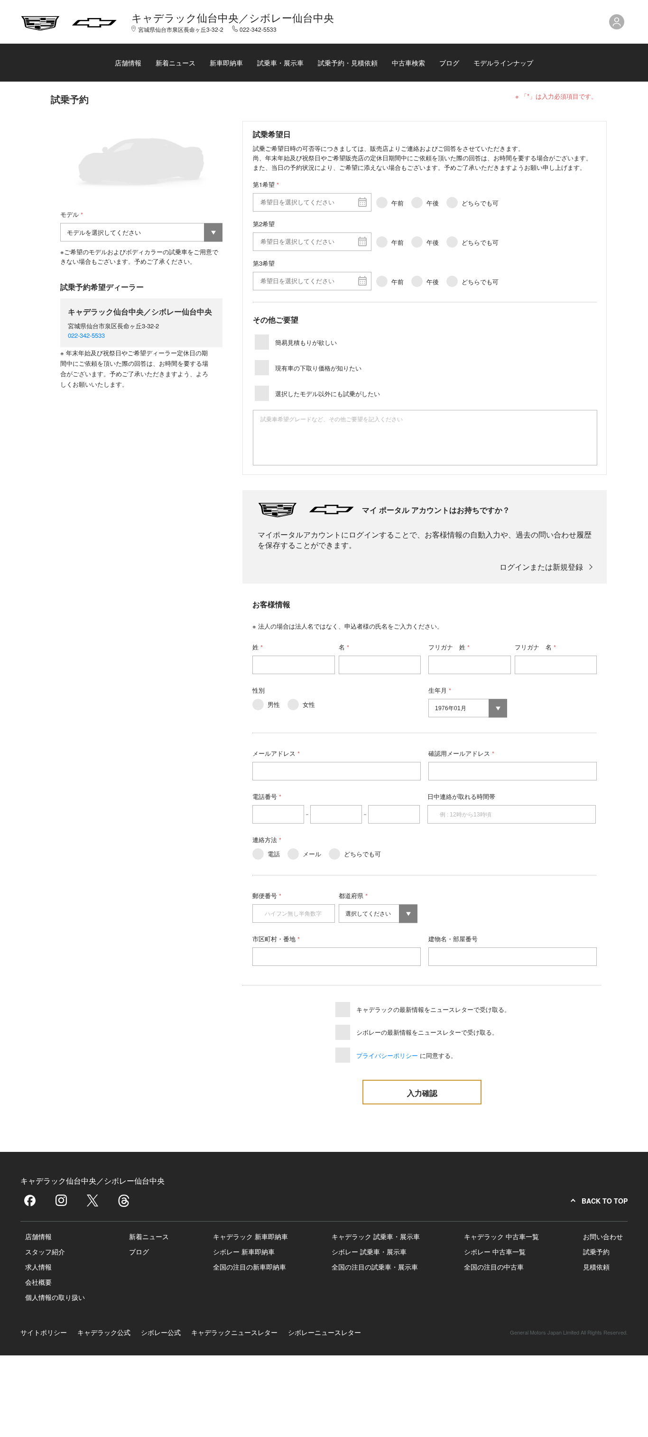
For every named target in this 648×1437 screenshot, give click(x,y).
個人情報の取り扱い (55, 1297)
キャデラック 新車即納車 (250, 1236)
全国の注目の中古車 (494, 1266)
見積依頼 (596, 1266)
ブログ (449, 62)
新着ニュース (175, 62)
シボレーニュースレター (324, 1332)
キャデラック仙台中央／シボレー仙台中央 (232, 17)
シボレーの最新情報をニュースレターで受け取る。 (427, 1032)
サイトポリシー (43, 1332)
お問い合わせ (603, 1236)
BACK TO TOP (605, 1200)
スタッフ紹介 (45, 1251)
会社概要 (38, 1282)
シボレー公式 (161, 1332)
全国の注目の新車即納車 (249, 1266)
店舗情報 (128, 62)
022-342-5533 (86, 335)
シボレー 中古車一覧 (495, 1251)
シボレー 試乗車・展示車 (369, 1251)
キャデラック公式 (103, 1332)
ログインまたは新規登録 (541, 567)
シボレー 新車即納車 (244, 1251)
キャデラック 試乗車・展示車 (376, 1236)
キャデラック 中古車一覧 (501, 1236)
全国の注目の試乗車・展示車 (375, 1266)
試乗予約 (596, 1251)
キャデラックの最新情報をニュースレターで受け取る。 (433, 1009)
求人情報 (38, 1266)
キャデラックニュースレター (234, 1332)
